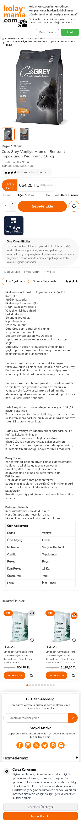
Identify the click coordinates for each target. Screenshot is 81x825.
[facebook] (19, 745)
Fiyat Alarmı (32, 272)
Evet (70, 32)
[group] (40, 87)
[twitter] (44, 745)
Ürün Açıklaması (15, 281)
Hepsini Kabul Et (40, 816)
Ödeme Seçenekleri (45, 281)
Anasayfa (11, 38)
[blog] (61, 745)
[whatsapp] (53, 745)
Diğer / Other (11, 146)
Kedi (23, 38)
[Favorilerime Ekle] (32, 640)
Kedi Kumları (37, 38)
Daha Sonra (47, 32)
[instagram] (28, 745)
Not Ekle (50, 272)
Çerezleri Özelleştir (40, 807)
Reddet (17, 790)
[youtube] (36, 745)
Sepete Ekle (42, 206)
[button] (27, 685)
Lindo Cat (9, 647)
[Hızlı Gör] (31, 675)
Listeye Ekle (12, 272)
